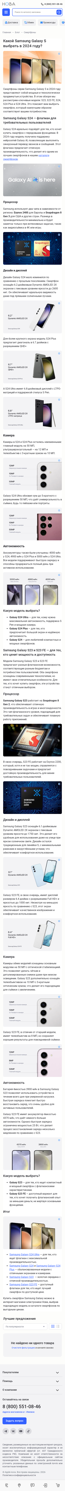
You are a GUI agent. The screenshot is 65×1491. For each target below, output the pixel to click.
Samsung (14, 1284)
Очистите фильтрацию (23, 1347)
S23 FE (33, 1284)
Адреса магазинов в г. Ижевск (19, 1412)
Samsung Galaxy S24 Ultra (24, 1254)
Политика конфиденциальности (19, 1475)
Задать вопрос (14, 1420)
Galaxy (24, 1284)
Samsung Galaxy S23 (21, 1277)
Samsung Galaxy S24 (21, 1265)
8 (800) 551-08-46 (53, 4)
